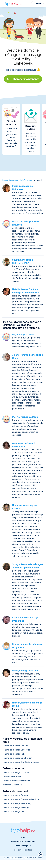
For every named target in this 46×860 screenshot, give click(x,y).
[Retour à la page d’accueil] (12, 4)
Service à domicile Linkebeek (16, 780)
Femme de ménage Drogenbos (16, 795)
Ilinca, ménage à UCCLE (25, 670)
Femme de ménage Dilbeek (15, 745)
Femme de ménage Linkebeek (16, 772)
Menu (38, 3)
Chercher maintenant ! (25, 79)
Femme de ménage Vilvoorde (16, 750)
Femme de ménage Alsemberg (16, 803)
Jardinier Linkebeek (11, 776)
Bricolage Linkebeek (12, 784)
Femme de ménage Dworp (14, 811)
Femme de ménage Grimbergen (17, 758)
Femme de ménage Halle (14, 754)
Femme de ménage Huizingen (16, 807)
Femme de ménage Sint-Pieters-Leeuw (20, 762)
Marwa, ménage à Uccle (25, 417)
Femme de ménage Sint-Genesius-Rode (20, 799)
